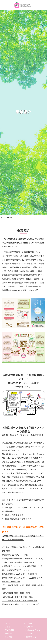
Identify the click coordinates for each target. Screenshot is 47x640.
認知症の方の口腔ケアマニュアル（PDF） (21, 604)
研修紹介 (8, 633)
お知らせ (29, 623)
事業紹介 (29, 626)
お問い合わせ (31, 637)
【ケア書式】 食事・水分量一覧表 (17, 596)
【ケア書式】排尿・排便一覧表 (16, 592)
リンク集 (8, 637)
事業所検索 (9, 630)
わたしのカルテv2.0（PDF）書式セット (20, 573)
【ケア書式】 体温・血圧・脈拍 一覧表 (19, 600)
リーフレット (30, 290)
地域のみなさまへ (33, 630)
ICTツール (30, 633)
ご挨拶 (7, 626)
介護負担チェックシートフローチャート (20, 554)
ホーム (3, 218)
